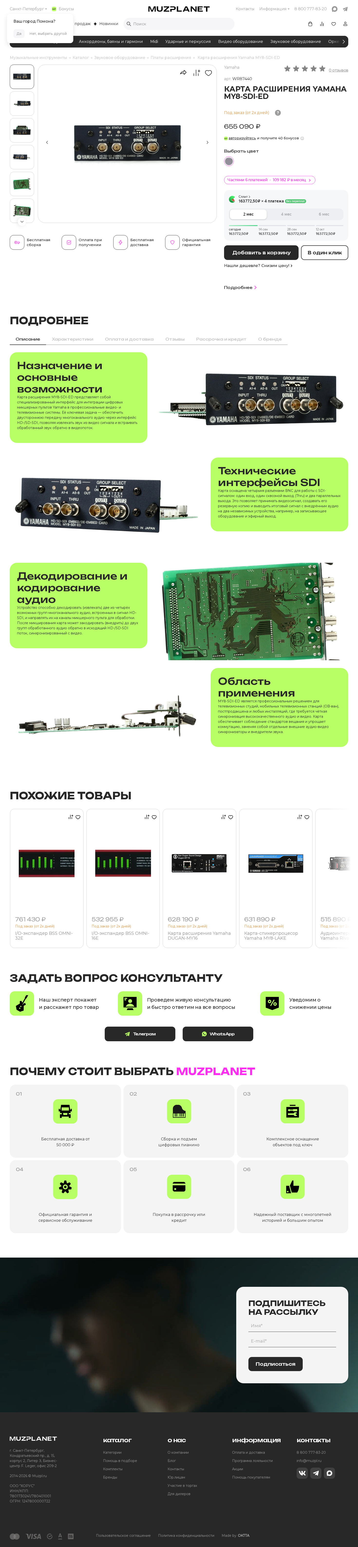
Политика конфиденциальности (186, 1535)
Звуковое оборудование (295, 41)
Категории (112, 1452)
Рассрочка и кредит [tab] (221, 339)
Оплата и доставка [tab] (129, 339)
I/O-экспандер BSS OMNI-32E (44, 936)
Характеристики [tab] (72, 339)
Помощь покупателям (251, 1477)
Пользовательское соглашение (123, 1535)
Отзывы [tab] (175, 339)
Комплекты (112, 1469)
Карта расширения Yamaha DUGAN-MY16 (199, 936)
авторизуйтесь (242, 138)
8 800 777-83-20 (311, 1452)
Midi (154, 41)
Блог (172, 1461)
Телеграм (144, 1033)
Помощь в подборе (120, 1461)
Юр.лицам (176, 1477)
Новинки (108, 23)
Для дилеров (179, 1494)
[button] (22, 222)
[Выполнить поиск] (129, 24)
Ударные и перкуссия (188, 41)
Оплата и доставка (248, 1452)
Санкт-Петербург (27, 9)
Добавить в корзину (261, 252)
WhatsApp (222, 1033)
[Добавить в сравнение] (194, 72)
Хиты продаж (77, 23)
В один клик (325, 252)
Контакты (245, 9)
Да (19, 33)
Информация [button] (273, 9)
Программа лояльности (252, 1461)
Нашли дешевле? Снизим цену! (256, 265)
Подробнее (238, 287)
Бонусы (66, 9)
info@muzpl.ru (309, 1461)
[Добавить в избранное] (206, 72)
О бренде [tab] (270, 339)
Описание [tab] (28, 339)
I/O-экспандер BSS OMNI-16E (120, 936)
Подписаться (275, 1364)
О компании (178, 1452)
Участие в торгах (182, 1485)
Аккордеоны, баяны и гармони (111, 41)
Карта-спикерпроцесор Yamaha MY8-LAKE (271, 936)
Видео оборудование (240, 41)
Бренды (110, 1477)
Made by (235, 1535)
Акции (237, 1469)
